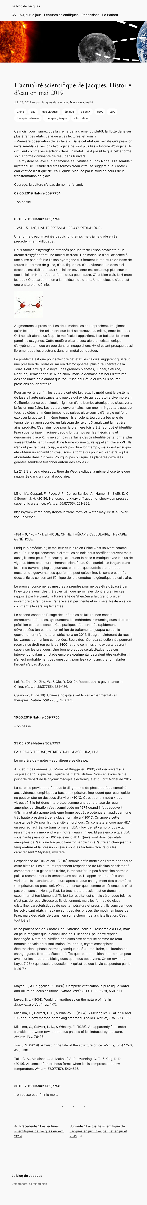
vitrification (81, 118)
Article (64, 102)
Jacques (47, 102)
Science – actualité (81, 102)
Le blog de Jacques (26, 6)
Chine (20, 111)
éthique (69, 111)
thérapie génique (56, 118)
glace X (85, 111)
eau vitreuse (50, 111)
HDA (100, 111)
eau (33, 111)
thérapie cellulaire (28, 118)
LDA (112, 111)
